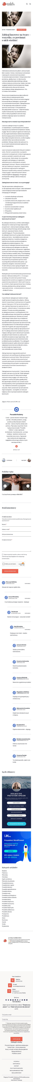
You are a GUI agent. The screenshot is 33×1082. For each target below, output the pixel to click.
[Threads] (13, 1000)
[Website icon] (16, 446)
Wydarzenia (5, 926)
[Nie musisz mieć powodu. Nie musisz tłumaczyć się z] (16, 954)
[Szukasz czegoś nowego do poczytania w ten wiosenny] (16, 959)
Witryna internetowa (7, 534)
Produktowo (5, 916)
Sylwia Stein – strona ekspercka (16, 1047)
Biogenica (16, 174)
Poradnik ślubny (6, 899)
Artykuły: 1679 (16, 449)
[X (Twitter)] (26, 1000)
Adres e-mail (6, 529)
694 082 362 (19, 981)
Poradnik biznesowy (7, 883)
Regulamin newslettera (16, 1070)
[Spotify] (22, 1000)
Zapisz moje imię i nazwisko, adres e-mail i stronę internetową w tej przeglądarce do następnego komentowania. (14, 556)
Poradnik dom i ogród (8, 885)
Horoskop (5, 877)
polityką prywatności (18, 1031)
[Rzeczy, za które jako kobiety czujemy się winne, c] (25, 948)
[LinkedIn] (15, 1000)
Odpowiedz (27, 583)
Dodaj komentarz (7, 539)
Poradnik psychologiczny (9, 895)
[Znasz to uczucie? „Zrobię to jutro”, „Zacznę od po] (16, 948)
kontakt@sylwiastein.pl (19, 986)
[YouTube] (24, 1000)
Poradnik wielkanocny (8, 910)
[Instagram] (10, 1000)
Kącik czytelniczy (7, 879)
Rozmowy (5, 920)
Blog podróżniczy (16, 1051)
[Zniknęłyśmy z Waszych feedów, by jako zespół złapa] (7, 959)
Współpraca (16, 1063)
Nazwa (4, 524)
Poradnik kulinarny (7, 887)
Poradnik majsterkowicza (9, 889)
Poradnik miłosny (7, 891)
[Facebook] (6, 1000)
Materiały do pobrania (8, 881)
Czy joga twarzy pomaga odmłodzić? (12, 494)
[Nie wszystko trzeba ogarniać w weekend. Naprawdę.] (7, 954)
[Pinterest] (17, 1000)
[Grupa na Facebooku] (8, 1000)
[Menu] (30, 4)
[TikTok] (19, 1000)
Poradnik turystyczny (8, 903)
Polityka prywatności (16, 1068)
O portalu (16, 1061)
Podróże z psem (16, 1053)
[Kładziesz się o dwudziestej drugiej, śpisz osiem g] (7, 948)
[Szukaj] (27, 4)
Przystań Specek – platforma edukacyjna (16, 1045)
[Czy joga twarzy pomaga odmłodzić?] (16, 482)
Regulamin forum (16, 1072)
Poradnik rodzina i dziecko (9, 897)
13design (19, 1080)
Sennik (4, 922)
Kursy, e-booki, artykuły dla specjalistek (16, 1049)
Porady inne (5, 914)
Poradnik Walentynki (8, 907)
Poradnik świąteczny (8, 901)
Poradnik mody (6, 893)
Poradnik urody (21, 29)
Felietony (4, 873)
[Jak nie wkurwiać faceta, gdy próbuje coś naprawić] (25, 954)
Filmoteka (5, 875)
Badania (4, 871)
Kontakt (16, 1066)
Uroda (3, 924)
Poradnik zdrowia (7, 912)
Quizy (3, 918)
